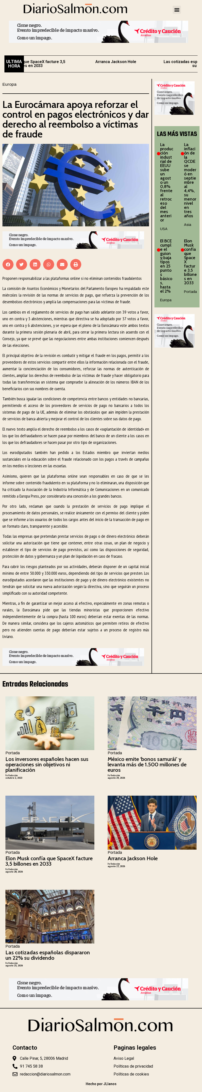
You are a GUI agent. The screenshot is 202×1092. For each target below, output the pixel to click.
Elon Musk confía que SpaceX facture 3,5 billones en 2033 (49, 861)
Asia (187, 225)
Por (11, 775)
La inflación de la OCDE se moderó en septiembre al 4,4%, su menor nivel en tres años (190, 180)
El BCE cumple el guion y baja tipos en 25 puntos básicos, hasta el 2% (166, 266)
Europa (9, 84)
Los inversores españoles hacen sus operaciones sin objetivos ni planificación (46, 764)
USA (164, 229)
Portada (190, 292)
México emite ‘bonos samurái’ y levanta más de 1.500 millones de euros (147, 764)
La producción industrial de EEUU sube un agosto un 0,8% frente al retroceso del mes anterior (166, 182)
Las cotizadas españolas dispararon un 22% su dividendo (47, 955)
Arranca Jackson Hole (100, 61)
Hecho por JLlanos (101, 1084)
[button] (177, 10)
